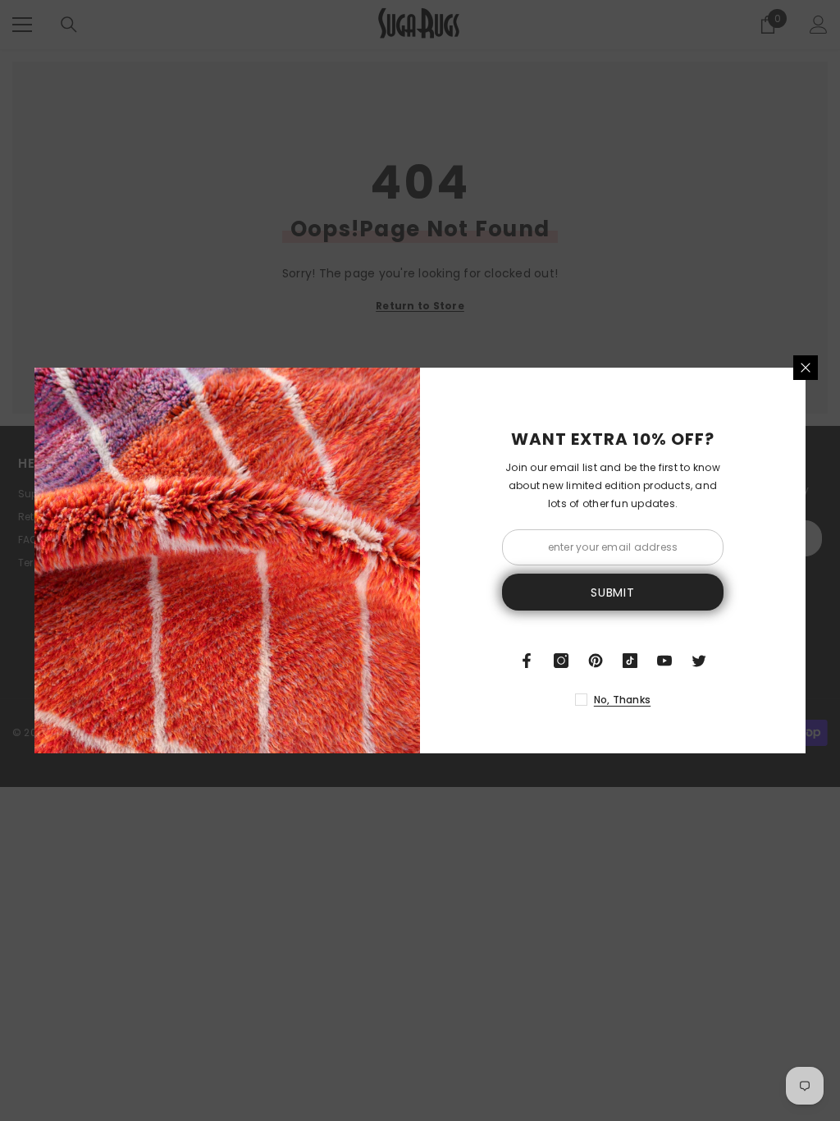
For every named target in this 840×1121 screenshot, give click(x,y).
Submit (612, 592)
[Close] (805, 367)
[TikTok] (630, 660)
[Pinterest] (595, 660)
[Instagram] (561, 660)
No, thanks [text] (622, 700)
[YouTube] (664, 660)
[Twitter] (699, 660)
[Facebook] (526, 660)
